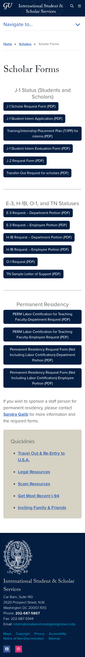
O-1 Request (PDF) (20, 262)
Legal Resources (34, 471)
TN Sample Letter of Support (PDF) (33, 274)
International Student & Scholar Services (41, 9)
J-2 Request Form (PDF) (25, 161)
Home (7, 44)
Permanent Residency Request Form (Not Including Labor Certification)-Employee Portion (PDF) (42, 378)
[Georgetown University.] (7, 6)
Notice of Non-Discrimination (23, 638)
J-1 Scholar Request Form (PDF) (31, 106)
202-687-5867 (27, 613)
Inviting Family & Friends (42, 507)
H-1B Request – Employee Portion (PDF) (37, 249)
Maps (7, 634)
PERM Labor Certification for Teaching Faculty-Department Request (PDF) (42, 317)
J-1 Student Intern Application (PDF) (34, 118)
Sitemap (54, 638)
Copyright (23, 634)
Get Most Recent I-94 (38, 495)
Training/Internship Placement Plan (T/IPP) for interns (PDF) (42, 134)
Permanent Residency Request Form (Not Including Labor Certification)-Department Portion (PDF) (42, 355)
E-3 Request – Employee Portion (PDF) (36, 225)
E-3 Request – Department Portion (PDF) (38, 213)
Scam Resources (34, 483)
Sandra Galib (15, 414)
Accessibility (57, 634)
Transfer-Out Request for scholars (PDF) (37, 173)
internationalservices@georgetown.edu (44, 624)
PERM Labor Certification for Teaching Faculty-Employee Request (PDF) (42, 334)
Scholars (25, 44)
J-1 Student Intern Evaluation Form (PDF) (38, 148)
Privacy (39, 634)
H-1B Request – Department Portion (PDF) (39, 237)
